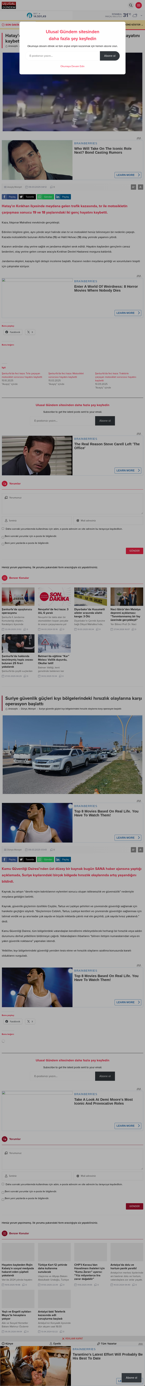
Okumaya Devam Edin (72, 66)
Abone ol (109, 56)
